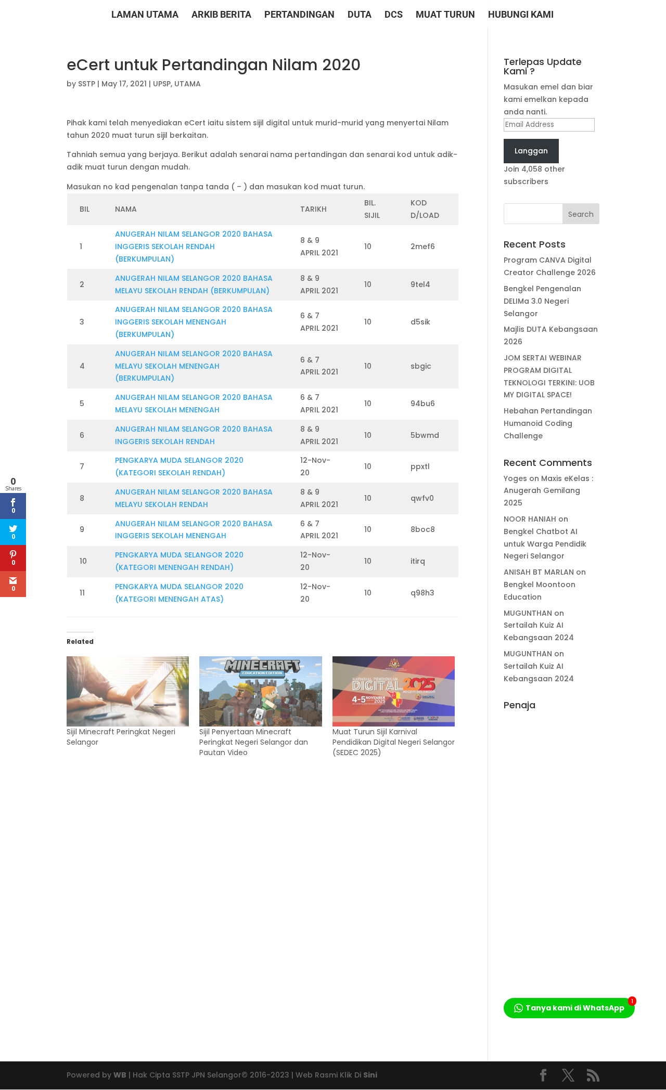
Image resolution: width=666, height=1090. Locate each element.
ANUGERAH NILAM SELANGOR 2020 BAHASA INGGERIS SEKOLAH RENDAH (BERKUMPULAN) (194, 246)
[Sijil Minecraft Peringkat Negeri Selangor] (128, 691)
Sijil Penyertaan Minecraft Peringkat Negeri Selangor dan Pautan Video (253, 742)
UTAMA (187, 84)
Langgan (531, 151)
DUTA (360, 15)
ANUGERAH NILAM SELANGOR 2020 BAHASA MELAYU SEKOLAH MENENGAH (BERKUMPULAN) (194, 366)
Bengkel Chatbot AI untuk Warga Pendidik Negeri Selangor (545, 544)
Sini (370, 1075)
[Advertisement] (551, 871)
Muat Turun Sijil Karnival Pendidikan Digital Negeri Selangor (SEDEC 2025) (393, 742)
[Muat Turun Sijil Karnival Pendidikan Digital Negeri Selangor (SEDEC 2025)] (393, 691)
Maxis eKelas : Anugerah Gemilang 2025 (548, 491)
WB (119, 1075)
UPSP (162, 84)
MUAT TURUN (445, 15)
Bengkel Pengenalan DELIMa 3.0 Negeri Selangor (542, 301)
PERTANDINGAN (299, 15)
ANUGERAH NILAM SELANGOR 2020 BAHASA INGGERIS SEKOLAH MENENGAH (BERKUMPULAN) (194, 322)
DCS (394, 15)
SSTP (86, 84)
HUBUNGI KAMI (521, 15)
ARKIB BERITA (221, 15)
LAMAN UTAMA (144, 15)
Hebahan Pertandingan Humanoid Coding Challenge (548, 423)
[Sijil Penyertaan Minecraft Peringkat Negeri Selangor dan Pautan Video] (260, 691)
